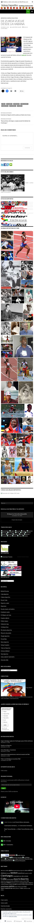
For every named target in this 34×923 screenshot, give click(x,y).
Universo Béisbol (5, 651)
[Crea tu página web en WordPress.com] (17, 2)
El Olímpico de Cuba (6, 615)
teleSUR (23, 55)
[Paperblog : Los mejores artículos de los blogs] (5, 855)
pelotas (16, 886)
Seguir (3, 788)
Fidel (27, 881)
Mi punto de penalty (6, 633)
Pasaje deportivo (5, 636)
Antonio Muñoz (16, 870)
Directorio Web (29, 859)
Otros (16, 18)
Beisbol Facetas (5, 591)
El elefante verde (5, 612)
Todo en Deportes (5, 648)
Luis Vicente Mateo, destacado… (21, 822)
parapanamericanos (28, 884)
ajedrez (11, 870)
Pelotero (19, 886)
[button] (7, 235)
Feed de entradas (5, 906)
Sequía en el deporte (6, 745)
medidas (10, 884)
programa (13, 105)
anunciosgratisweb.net (7, 860)
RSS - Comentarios (8, 844)
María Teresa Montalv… (10, 829)
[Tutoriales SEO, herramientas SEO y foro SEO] (10, 857)
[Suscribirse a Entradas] (2, 840)
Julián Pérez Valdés (16, 27)
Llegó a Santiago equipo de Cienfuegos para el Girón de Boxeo (17, 741)
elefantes (16, 881)
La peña (2, 884)
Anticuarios (21, 859)
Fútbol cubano (4, 621)
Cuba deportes (5, 594)
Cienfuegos (7, 875)
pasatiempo (5, 886)
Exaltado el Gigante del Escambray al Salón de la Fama (16, 114)
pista (23, 886)
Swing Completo (5, 645)
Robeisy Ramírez (16, 888)
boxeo (19, 873)
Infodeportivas (4, 627)
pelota (11, 886)
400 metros (3, 870)
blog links (3, 859)
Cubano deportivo (5, 597)
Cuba (3, 103)
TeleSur (20, 105)
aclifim (7, 870)
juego (23, 882)
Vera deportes (4, 654)
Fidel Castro (24, 103)
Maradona (5, 105)
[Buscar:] (17, 503)
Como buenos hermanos (25, 825)
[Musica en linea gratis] (19, 860)
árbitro (2, 890)
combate (26, 876)
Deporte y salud (5, 603)
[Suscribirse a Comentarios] (2, 844)
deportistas (3, 881)
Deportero (3, 606)
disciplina (12, 881)
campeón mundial (28, 873)
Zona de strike (4, 660)
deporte (17, 879)
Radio (25, 886)
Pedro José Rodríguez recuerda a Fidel (10, 759)
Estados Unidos (22, 881)
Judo (20, 882)
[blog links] (26, 857)
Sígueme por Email (6, 776)
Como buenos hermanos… (11, 825)
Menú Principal (32, 11)
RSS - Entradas (7, 840)
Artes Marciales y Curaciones (8, 750)
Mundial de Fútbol (20, 884)
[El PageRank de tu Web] (11, 859)
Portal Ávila (4, 639)
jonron (17, 882)
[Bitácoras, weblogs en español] (5, 857)
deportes (16, 103)
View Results (4, 728)
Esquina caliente (5, 618)
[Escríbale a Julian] (10, 164)
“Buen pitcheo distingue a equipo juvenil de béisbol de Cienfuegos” (15, 121)
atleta (26, 870)
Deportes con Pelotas (7, 18)
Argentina (22, 870)
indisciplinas (13, 882)
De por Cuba (4, 600)
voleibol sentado (27, 888)
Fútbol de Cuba (5, 624)
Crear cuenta (4, 900)
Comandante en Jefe (18, 876)
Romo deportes (5, 642)
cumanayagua (10, 879)
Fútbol (9, 883)
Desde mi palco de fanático (8, 609)
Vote (5, 725)
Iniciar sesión (4, 903)
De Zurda (9, 103)
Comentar (27, 147)
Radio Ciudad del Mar (7, 888)
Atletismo (3, 873)
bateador (8, 873)
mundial (15, 884)
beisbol (14, 872)
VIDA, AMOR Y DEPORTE (7, 657)
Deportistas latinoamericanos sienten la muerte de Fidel (15, 754)
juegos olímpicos (29, 882)
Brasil (22, 873)
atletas (30, 870)
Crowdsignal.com (5, 729)
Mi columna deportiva (6, 630)
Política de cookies (13, 916)
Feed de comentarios (6, 909)
